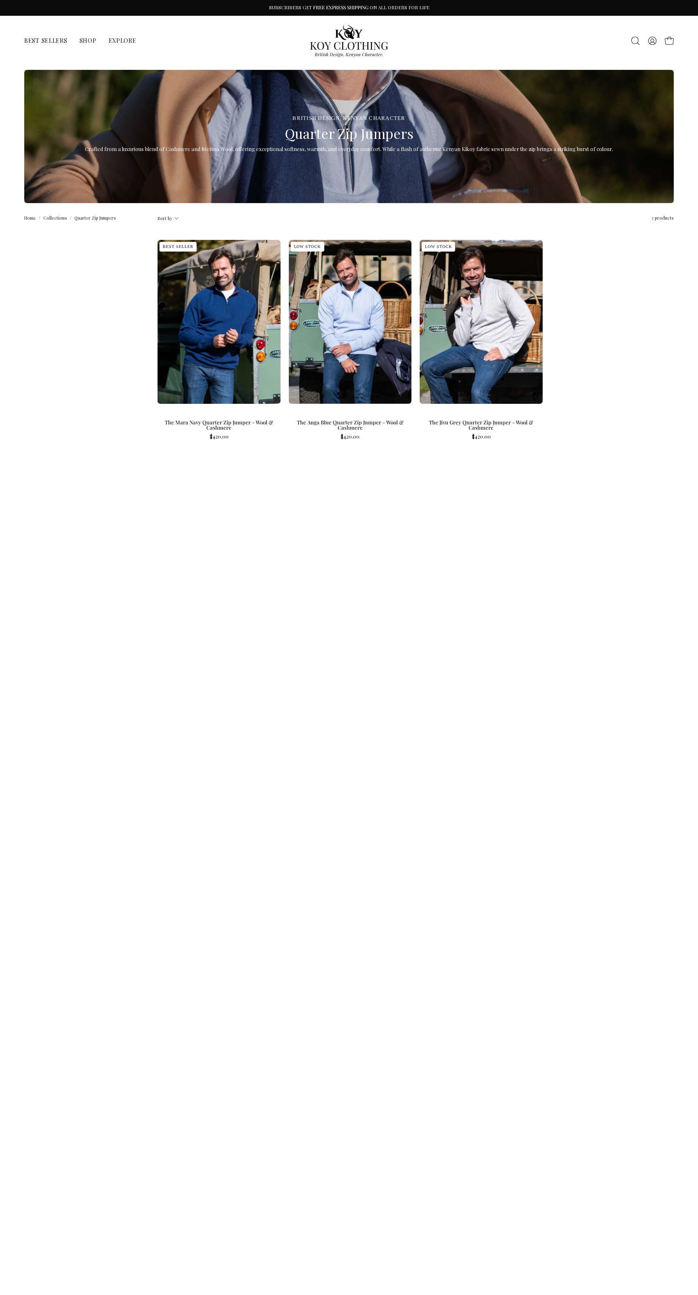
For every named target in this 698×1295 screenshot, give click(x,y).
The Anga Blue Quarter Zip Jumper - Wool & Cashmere (350, 425)
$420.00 (219, 436)
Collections (55, 218)
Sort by (165, 218)
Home (30, 218)
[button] (635, 40)
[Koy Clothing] (349, 41)
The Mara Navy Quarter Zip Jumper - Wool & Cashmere (219, 425)
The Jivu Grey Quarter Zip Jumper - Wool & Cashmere (481, 425)
